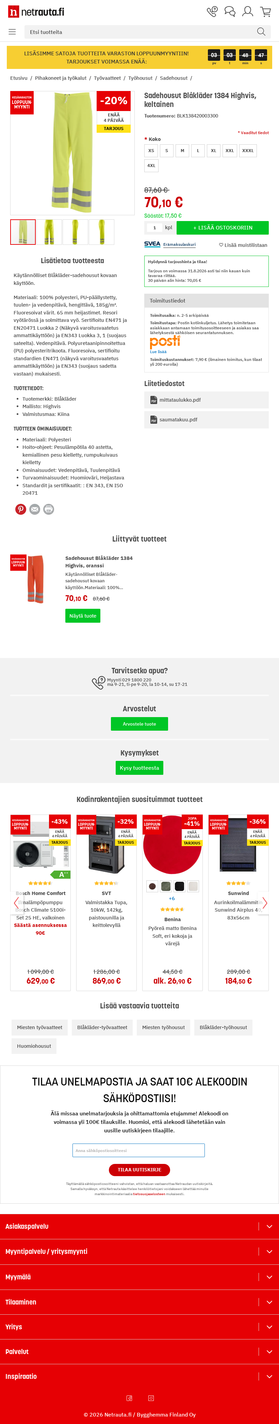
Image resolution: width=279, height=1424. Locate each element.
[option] (152, 886)
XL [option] (213, 150)
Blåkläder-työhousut (223, 1027)
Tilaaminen (20, 1302)
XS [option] (151, 150)
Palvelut (17, 1351)
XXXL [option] (248, 150)
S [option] (166, 150)
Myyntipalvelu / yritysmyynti (46, 1251)
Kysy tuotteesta (139, 767)
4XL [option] (151, 165)
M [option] (182, 150)
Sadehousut (174, 78)
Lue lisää (158, 351)
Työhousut (141, 78)
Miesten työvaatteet (39, 1027)
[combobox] (147, 32)
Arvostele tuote (139, 724)
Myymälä (18, 1277)
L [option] (198, 150)
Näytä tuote (82, 616)
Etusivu (19, 78)
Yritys (13, 1326)
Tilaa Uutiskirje (140, 1170)
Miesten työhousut (163, 1027)
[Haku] (261, 32)
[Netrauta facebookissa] (130, 1398)
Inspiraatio (21, 1376)
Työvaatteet (108, 78)
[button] (12, 32)
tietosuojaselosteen (149, 1194)
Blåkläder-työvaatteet (102, 1027)
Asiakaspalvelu (26, 1226)
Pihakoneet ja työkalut (61, 78)
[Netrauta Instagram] (151, 1398)
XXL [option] (230, 150)
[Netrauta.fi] (36, 11)
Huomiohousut (34, 1046)
